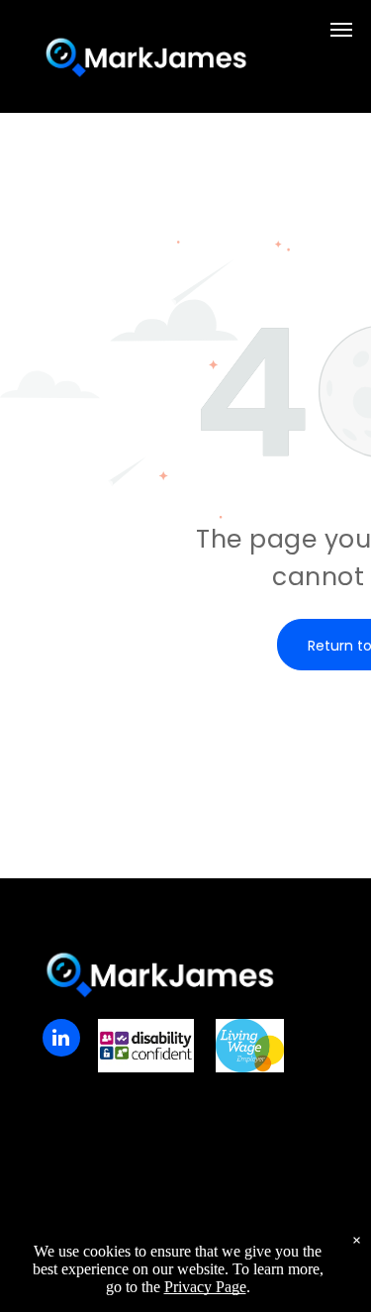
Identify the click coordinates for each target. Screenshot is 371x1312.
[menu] (341, 30)
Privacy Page (205, 1286)
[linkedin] (61, 1040)
